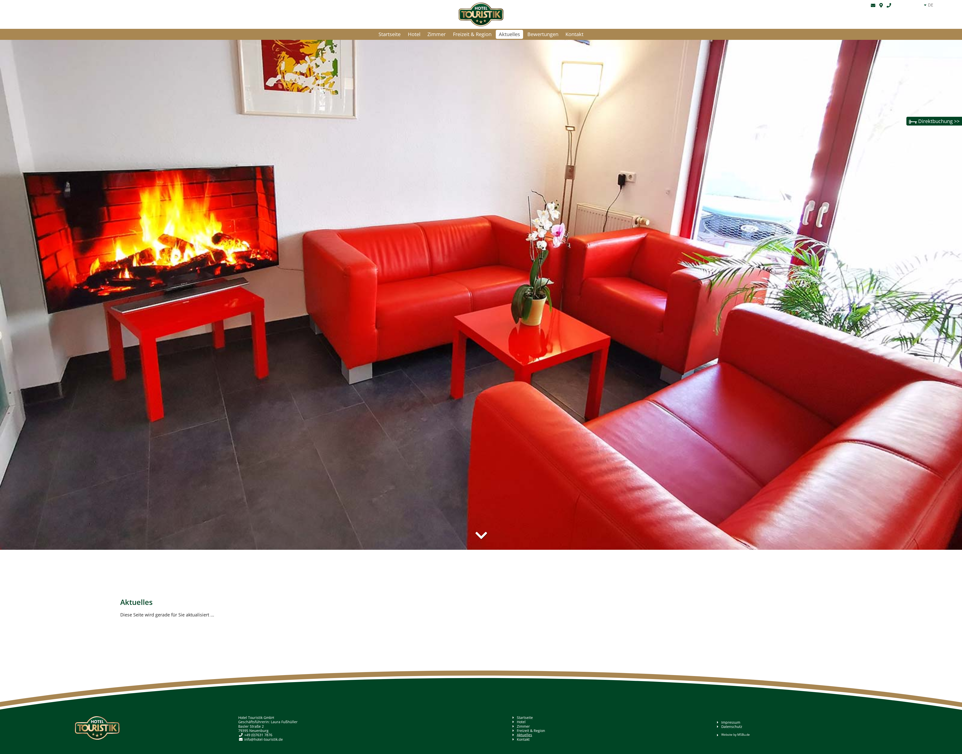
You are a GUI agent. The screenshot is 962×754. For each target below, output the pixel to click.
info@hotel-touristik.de (263, 739)
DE (930, 5)
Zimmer (436, 34)
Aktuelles (509, 34)
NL (930, 24)
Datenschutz (731, 726)
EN (930, 11)
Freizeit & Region (472, 34)
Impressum (730, 722)
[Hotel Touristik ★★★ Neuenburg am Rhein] (481, 14)
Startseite (390, 34)
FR (930, 18)
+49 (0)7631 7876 (258, 734)
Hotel (414, 34)
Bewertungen (542, 34)
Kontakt (574, 34)
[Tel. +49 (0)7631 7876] (894, 5)
